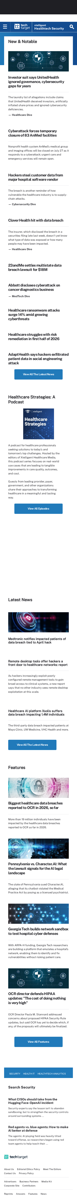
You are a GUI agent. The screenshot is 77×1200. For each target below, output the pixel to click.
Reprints (8, 1194)
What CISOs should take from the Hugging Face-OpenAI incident (32, 1101)
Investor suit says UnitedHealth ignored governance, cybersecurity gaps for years (36, 81)
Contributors (29, 1185)
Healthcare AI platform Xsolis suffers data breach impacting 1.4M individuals (36, 712)
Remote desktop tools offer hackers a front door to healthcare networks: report (38, 662)
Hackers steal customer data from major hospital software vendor (35, 177)
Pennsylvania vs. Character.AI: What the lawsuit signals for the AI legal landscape (37, 868)
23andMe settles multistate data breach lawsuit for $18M (34, 267)
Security (14, 1073)
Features (33, 1194)
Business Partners (29, 1181)
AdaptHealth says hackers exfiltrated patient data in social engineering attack (38, 358)
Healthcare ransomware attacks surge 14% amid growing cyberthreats (34, 314)
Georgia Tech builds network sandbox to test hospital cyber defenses (38, 931)
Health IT (29, 1073)
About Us (9, 1169)
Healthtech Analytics (52, 1073)
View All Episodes (38, 508)
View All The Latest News (38, 374)
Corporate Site (11, 1185)
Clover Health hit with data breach (35, 220)
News (44, 1194)
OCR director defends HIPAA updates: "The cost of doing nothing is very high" (37, 998)
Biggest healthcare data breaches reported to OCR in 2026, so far (35, 805)
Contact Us (10, 1173)
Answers (20, 1194)
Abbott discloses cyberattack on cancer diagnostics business (34, 287)
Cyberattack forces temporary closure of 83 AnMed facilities (32, 133)
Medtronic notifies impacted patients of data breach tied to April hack (37, 640)
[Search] (72, 27)
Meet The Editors (52, 1169)
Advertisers (10, 1181)
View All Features (38, 1041)
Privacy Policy (26, 1173)
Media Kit (46, 1181)
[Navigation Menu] (5, 27)
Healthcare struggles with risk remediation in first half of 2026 (33, 336)
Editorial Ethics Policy (28, 1169)
